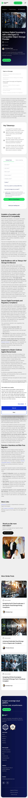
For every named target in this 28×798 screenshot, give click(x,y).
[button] (25, 3)
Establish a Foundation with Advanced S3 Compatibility (12, 74)
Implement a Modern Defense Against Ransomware (11, 86)
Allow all (14, 408)
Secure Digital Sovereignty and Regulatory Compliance (12, 82)
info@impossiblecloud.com (8, 779)
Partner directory (6, 749)
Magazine (4, 9)
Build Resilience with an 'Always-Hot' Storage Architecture (13, 78)
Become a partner (6, 751)
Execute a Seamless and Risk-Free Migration (12, 92)
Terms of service (14, 792)
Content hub (5, 756)
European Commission (8, 508)
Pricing (3, 740)
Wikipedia (3, 504)
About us (4, 736)
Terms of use (14, 794)
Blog (3, 753)
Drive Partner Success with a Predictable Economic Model (12, 89)
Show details (21, 404)
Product (4, 738)
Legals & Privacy (14, 790)
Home (3, 734)
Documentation (5, 758)
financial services (5, 342)
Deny (14, 412)
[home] (4, 3)
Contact (4, 742)
